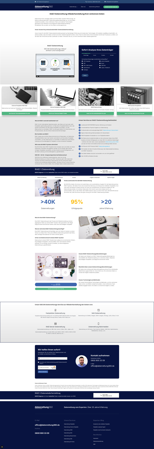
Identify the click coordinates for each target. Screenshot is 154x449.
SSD (84, 63)
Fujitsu (66, 317)
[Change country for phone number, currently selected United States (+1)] (39, 358)
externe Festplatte (105, 61)
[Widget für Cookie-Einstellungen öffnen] (2, 447)
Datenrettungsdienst (104, 146)
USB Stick (103, 65)
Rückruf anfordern (43, 371)
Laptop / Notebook (105, 67)
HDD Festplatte (86, 61)
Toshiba (60, 317)
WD (41, 317)
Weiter (85, 75)
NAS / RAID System (87, 65)
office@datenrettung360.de (47, 425)
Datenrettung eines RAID (112, 141)
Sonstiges (85, 69)
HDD (60, 315)
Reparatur (50, 315)
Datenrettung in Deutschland (110, 130)
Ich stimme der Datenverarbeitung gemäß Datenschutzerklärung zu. (53, 363)
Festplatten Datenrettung (40, 315)
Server (102, 63)
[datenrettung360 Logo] (44, 6)
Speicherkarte (86, 67)
